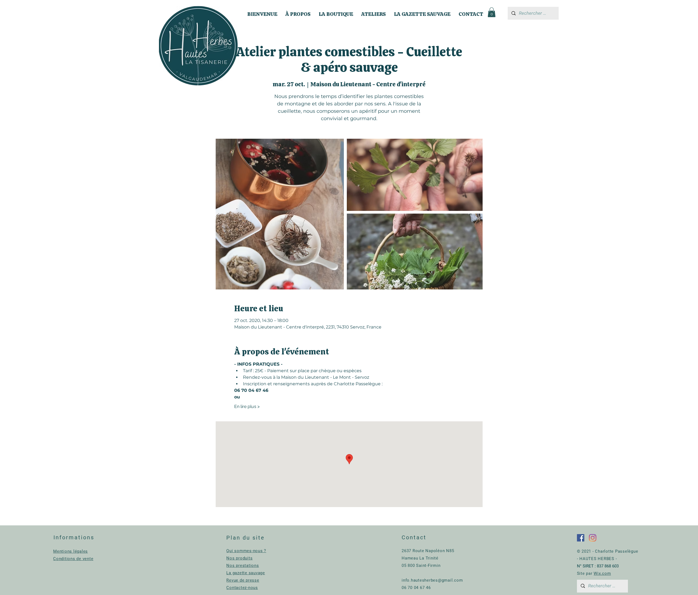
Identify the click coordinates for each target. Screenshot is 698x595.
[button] (492, 12)
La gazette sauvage (245, 572)
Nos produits (239, 558)
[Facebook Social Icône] (580, 537)
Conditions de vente (73, 558)
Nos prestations (242, 565)
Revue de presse (242, 580)
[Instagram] (592, 537)
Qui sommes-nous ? (246, 550)
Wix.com (602, 573)
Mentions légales (70, 551)
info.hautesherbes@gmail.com (432, 580)
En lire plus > (247, 406)
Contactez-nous (242, 587)
